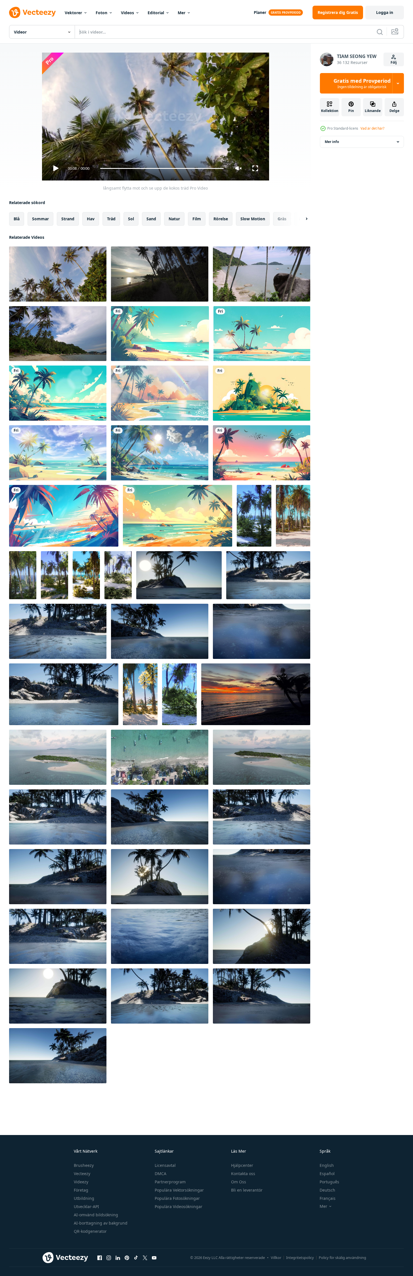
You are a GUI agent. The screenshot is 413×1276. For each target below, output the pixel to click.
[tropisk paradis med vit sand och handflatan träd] (293, 516)
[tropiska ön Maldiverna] (179, 575)
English (327, 1165)
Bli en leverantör (247, 1190)
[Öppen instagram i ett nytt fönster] (108, 1257)
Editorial (156, 12)
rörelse (220, 218)
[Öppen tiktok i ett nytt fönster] (136, 1257)
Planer (260, 12)
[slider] (162, 168)
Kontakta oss (243, 1173)
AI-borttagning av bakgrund (100, 1223)
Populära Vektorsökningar (179, 1190)
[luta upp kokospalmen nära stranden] (261, 274)
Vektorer (73, 12)
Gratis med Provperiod (362, 83)
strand (67, 218)
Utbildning (84, 1198)
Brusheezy (84, 1165)
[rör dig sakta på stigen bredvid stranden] (159, 274)
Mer (181, 12)
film (196, 218)
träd (111, 218)
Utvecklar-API (86, 1206)
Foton (101, 12)
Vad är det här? (372, 128)
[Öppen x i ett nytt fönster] (145, 1257)
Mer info (332, 141)
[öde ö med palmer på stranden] (254, 516)
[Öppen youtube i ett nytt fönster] (154, 1257)
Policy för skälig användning (342, 1257)
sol (131, 218)
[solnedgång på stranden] (255, 694)
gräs (282, 218)
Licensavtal (165, 1165)
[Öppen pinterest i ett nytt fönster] (127, 1257)
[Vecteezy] (32, 12)
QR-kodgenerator (90, 1231)
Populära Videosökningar (178, 1206)
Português (329, 1181)
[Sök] (379, 31)
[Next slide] (302, 219)
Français (328, 1198)
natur (174, 218)
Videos (127, 12)
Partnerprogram (170, 1181)
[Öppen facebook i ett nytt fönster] (99, 1257)
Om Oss (238, 1181)
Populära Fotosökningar (177, 1198)
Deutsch (327, 1190)
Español (327, 1173)
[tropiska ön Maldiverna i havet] (268, 575)
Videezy (81, 1181)
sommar (40, 218)
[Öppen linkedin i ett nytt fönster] (118, 1257)
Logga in (384, 12)
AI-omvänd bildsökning (96, 1214)
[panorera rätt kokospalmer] (57, 333)
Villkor (276, 1257)
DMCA (160, 1173)
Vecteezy (82, 1173)
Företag (81, 1190)
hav (91, 218)
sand (151, 218)
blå (17, 218)
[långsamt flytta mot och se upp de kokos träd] (57, 274)
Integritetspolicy (300, 1257)
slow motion (252, 218)
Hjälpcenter (242, 1165)
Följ (394, 62)
